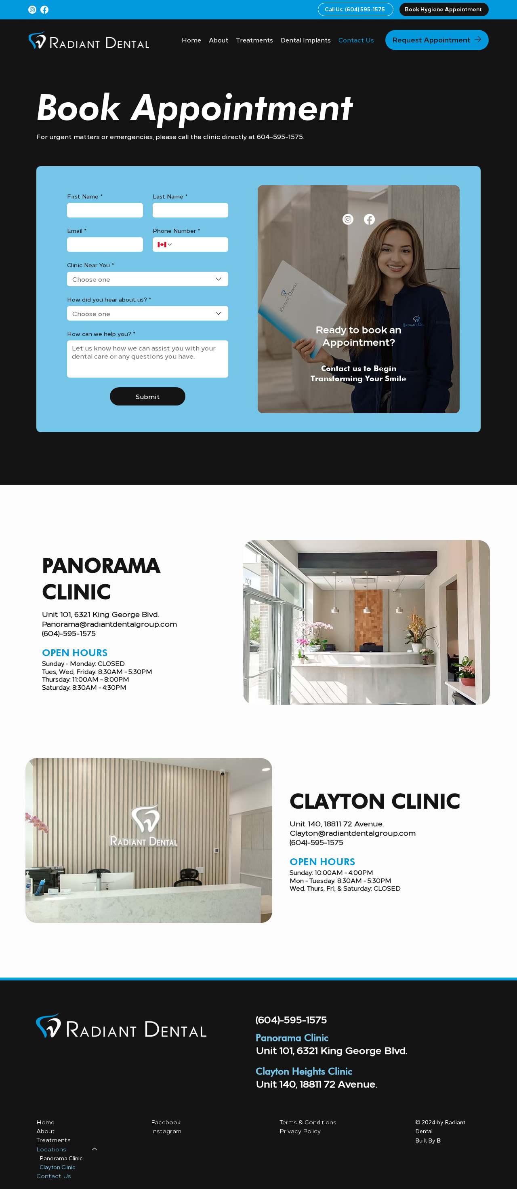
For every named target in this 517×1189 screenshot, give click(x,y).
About (45, 1131)
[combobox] (147, 279)
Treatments (53, 1140)
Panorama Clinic (61, 1158)
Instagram (166, 1131)
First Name (85, 196)
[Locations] (95, 1149)
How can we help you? (101, 333)
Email (76, 230)
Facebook (166, 1122)
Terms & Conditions (308, 1122)
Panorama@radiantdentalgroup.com (109, 624)
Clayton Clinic (58, 1167)
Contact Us (53, 1176)
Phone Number (176, 230)
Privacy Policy (301, 1131)
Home (45, 1122)
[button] (444, 9)
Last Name (170, 196)
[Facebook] (44, 10)
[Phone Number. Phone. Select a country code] (165, 244)
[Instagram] (32, 10)
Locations (51, 1149)
